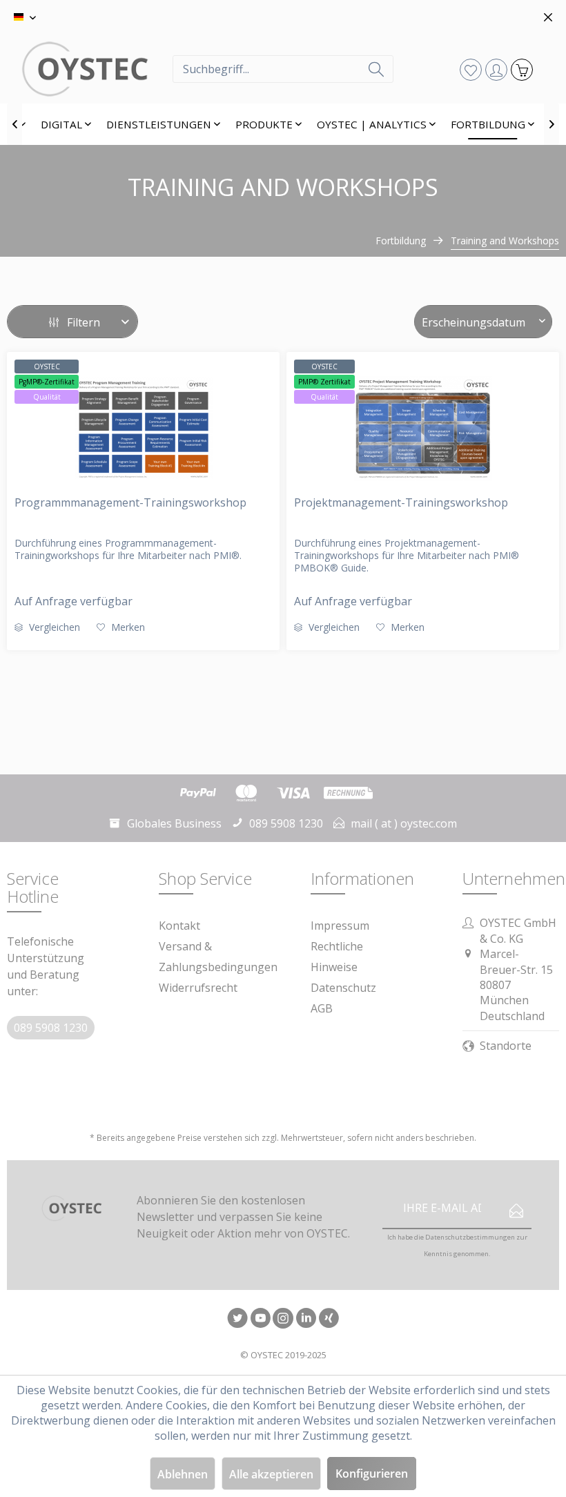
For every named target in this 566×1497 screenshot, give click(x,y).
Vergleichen (53, 627)
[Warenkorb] (521, 69)
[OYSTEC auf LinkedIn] (305, 1319)
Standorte (505, 1045)
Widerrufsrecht (198, 987)
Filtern (82, 322)
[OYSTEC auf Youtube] (260, 1319)
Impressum (340, 925)
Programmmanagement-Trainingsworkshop (130, 502)
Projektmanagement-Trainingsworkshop (401, 502)
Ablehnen (182, 1474)
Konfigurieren (371, 1473)
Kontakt (179, 925)
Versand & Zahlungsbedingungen (218, 957)
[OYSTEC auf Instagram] (283, 1319)
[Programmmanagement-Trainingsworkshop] (143, 428)
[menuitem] (283, 69)
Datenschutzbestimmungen (470, 1237)
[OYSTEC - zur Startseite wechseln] (103, 69)
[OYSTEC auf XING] (328, 1319)
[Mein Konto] (496, 69)
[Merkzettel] (470, 69)
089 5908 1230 (51, 1027)
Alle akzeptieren (271, 1474)
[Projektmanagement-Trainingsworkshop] (423, 428)
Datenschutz (343, 987)
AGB (322, 1008)
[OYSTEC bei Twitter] (237, 1319)
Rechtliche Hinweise (337, 957)
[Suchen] (376, 69)
